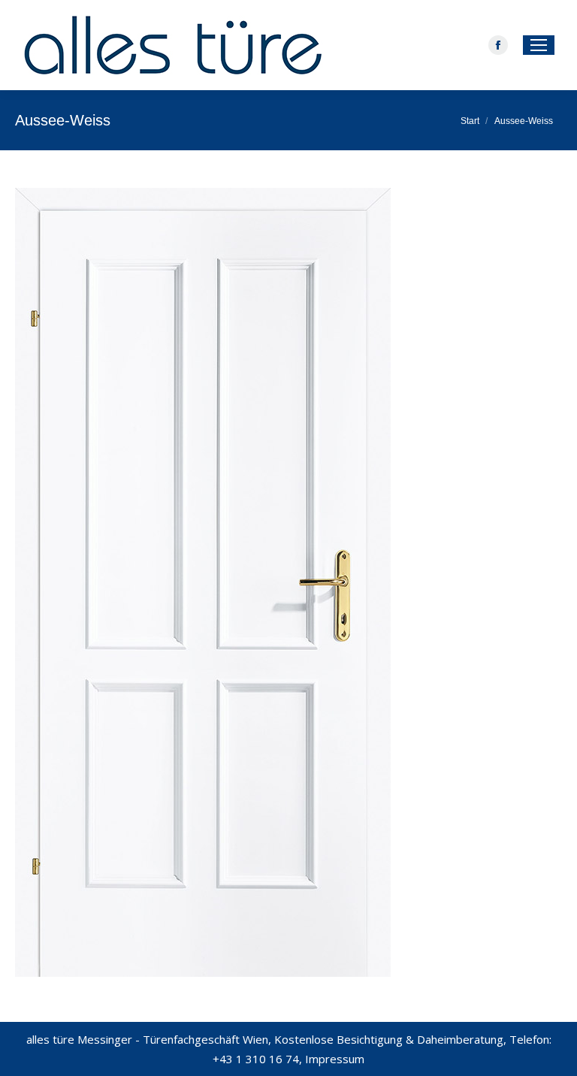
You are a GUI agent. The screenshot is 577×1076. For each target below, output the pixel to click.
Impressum (334, 1058)
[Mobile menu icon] (538, 45)
